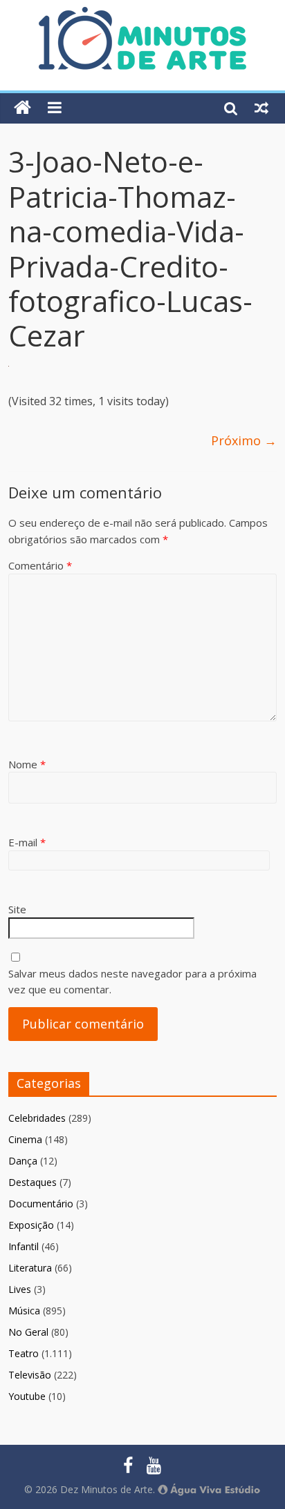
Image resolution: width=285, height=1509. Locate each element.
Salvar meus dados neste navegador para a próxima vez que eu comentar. (132, 981)
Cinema (25, 1139)
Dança (22, 1160)
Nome (27, 764)
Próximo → (244, 440)
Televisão (29, 1374)
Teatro (23, 1353)
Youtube (27, 1396)
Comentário (40, 565)
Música (24, 1310)
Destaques (32, 1182)
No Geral (28, 1331)
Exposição (31, 1224)
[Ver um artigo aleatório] (261, 107)
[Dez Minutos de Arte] (142, 15)
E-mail (27, 842)
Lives (19, 1289)
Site (17, 909)
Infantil (23, 1246)
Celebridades (37, 1118)
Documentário (40, 1203)
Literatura (30, 1267)
